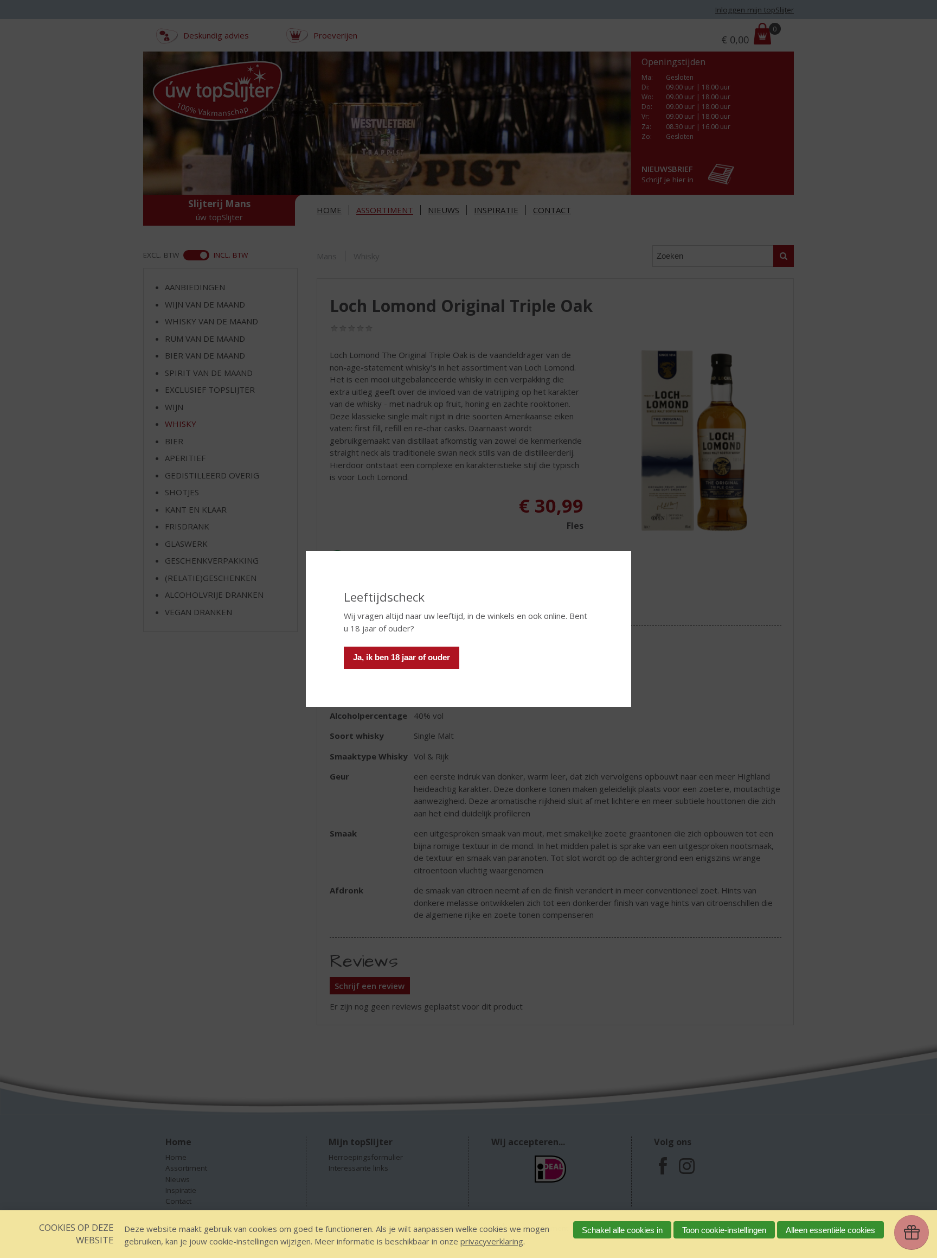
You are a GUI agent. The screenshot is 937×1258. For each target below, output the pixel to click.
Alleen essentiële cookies (830, 1230)
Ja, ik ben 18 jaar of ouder (401, 657)
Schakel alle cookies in (622, 1230)
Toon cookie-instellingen (724, 1230)
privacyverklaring (491, 1241)
